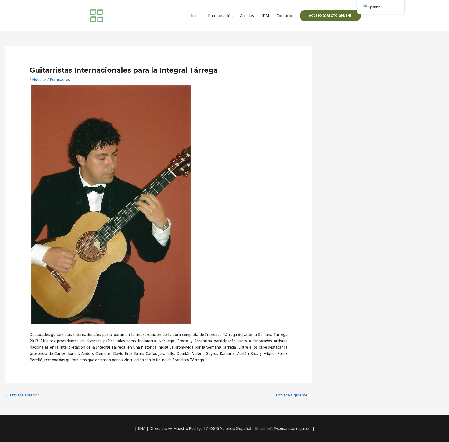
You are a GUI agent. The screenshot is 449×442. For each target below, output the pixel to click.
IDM (265, 15)
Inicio (196, 15)
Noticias (39, 79)
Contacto (284, 15)
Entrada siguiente (294, 395)
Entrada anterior (22, 395)
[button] (330, 15)
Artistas (247, 15)
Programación (220, 15)
